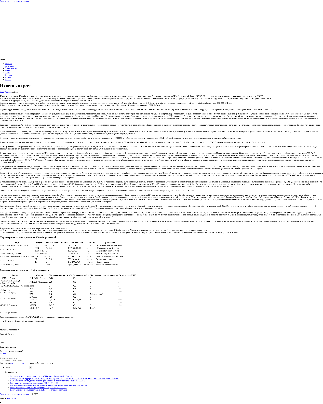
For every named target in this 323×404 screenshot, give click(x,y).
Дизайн (8, 77)
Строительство (11, 68)
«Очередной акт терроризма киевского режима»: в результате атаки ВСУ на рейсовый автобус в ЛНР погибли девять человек (64, 378)
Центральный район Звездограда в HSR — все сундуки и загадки (38, 390)
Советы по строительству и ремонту (15, 1)
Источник (4, 353)
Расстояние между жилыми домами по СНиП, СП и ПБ (34, 383)
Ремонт (8, 70)
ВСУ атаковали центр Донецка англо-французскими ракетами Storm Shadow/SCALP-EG (48, 381)
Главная (8, 64)
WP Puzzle (11, 398)
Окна (7, 73)
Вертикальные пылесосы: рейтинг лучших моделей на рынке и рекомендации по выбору (48, 385)
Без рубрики (5, 92)
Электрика (9, 66)
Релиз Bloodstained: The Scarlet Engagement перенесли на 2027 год (38, 387)
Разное (8, 79)
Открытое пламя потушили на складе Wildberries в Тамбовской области (41, 376)
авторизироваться (17, 363)
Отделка (8, 75)
